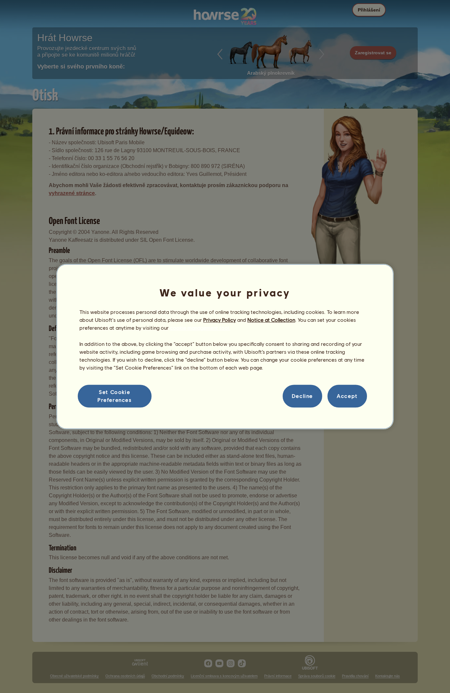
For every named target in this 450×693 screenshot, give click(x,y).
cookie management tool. (200, 328)
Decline (302, 396)
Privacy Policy (219, 320)
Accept (347, 396)
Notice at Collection (271, 320)
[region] (225, 346)
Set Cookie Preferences (115, 396)
